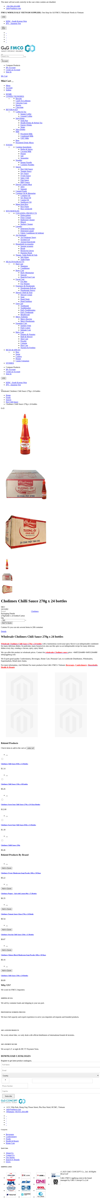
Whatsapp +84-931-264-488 (17, 1112)
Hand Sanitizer (26, 301)
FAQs (8, 1162)
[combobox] (12, 56)
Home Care (10, 1143)
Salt (21, 156)
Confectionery (81, 665)
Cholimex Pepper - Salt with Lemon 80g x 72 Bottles (19, 893)
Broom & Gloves (27, 251)
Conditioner (25, 268)
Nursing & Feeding (27, 348)
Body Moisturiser (27, 273)
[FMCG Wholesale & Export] (18, 52)
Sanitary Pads (25, 326)
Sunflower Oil (25, 202)
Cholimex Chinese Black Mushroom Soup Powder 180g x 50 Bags (23, 955)
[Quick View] (7, 755)
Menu (8, 86)
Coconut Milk (25, 151)
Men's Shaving (26, 319)
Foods (8, 397)
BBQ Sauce (25, 182)
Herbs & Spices (26, 149)
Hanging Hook (26, 253)
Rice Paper (24, 207)
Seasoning (24, 158)
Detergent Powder (27, 229)
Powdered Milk (26, 134)
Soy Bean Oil (25, 198)
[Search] (25, 56)
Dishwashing (25, 215)
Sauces (8, 400)
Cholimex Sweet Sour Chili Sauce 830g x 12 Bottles (18, 825)
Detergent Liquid (27, 231)
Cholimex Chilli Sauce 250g (10, 845)
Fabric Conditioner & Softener (32, 233)
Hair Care (24, 345)
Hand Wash (25, 299)
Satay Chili (24, 178)
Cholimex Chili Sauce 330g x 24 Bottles (14, 975)
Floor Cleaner (25, 218)
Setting (8, 90)
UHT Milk (24, 138)
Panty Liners (25, 328)
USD (3, 17)
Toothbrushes (25, 308)
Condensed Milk (26, 136)
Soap (22, 297)
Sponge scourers (26, 246)
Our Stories (10, 1157)
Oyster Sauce (25, 176)
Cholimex (35, 611)
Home (8, 395)
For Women (25, 284)
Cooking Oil (25, 195)
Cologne (23, 343)
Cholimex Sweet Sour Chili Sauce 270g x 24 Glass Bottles (20, 804)
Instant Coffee (25, 114)
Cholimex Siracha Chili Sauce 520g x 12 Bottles (17, 934)
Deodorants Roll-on (28, 288)
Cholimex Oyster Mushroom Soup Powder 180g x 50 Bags (21, 873)
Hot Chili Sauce (26, 169)
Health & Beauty (8, 667)
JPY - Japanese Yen (13, 23)
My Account (10, 68)
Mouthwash (25, 315)
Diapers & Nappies (27, 334)
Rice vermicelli (26, 209)
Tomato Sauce (25, 171)
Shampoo (24, 266)
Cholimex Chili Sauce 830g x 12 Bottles (14, 764)
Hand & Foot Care (27, 277)
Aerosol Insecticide (27, 242)
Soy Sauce (24, 173)
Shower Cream (26, 295)
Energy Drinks (26, 125)
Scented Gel (25, 240)
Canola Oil (24, 200)
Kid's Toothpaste (26, 312)
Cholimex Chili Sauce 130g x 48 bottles (14, 784)
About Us (9, 1153)
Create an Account (13, 70)
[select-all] (30, 748)
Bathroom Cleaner (27, 220)
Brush (22, 248)
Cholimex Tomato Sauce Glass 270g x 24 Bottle (17, 914)
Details (3, 631)
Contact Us (10, 1155)
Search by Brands (13, 1160)
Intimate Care (25, 330)
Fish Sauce (24, 180)
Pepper (23, 154)
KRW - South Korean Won (16, 21)
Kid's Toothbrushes (27, 310)
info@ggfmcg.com (13, 8)
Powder (23, 341)
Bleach (23, 222)
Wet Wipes (24, 257)
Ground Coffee (26, 116)
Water (22, 127)
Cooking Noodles (27, 165)
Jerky (22, 187)
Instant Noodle (26, 162)
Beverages (70, 665)
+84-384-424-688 (13, 6)
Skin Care (24, 339)
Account (9, 88)
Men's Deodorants (27, 321)
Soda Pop (24, 121)
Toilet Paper (25, 259)
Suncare (23, 275)
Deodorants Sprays (27, 290)
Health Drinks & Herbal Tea (31, 123)
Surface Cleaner (26, 224)
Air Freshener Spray (28, 237)
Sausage (23, 189)
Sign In (8, 72)
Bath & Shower (26, 337)
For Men (23, 281)
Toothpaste (24, 306)
